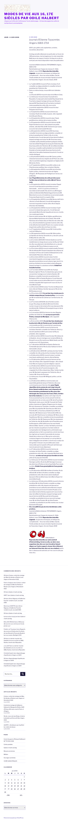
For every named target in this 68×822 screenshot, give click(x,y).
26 (15, 789)
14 (21, 782)
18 (11, 785)
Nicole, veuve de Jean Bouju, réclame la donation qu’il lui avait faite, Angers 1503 (14, 718)
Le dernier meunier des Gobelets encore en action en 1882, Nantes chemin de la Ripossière (14, 640)
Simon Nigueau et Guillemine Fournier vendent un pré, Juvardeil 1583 (14, 600)
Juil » (21, 795)
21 (21, 785)
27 (18, 789)
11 (11, 782)
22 (24, 785)
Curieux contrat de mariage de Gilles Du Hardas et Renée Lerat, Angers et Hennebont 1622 (14, 577)
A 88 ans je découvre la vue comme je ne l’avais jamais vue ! (14, 624)
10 (8, 782)
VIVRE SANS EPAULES (10, 761)
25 (11, 789)
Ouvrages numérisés (9, 757)
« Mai (8, 795)
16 (5, 785)
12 (14, 782)
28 (21, 789)
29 (24, 789)
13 (18, 782)
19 (15, 785)
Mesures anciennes (9, 751)
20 (18, 785)
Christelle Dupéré (8, 664)
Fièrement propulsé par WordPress (13, 818)
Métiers (6, 754)
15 (24, 782)
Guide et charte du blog (15, 592)
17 (8, 785)
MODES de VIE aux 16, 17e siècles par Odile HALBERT (31, 16)
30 (5, 792)
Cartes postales (8, 744)
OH (5, 575)
